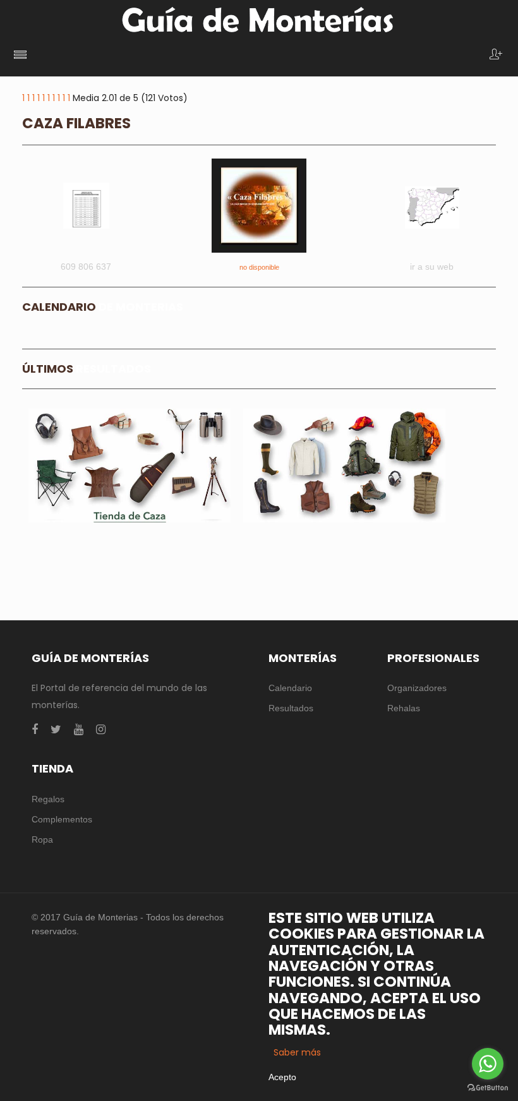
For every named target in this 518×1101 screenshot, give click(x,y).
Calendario (290, 688)
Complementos (62, 819)
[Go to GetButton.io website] (487, 1088)
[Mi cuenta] (496, 55)
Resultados (290, 708)
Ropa (42, 839)
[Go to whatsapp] (487, 1064)
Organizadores (417, 688)
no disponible (259, 267)
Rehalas (403, 708)
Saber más (297, 1052)
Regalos (48, 799)
